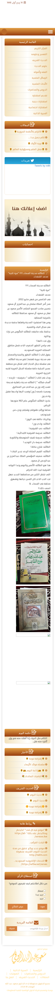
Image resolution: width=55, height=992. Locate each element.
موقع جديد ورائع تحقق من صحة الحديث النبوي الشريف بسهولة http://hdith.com (30, 852)
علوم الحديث (40, 66)
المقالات (44, 977)
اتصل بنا (10, 977)
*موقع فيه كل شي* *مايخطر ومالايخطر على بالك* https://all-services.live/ (31, 833)
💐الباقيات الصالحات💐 (33, 776)
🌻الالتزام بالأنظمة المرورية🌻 (29, 132)
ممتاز (40, 891)
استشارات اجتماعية (38, 107)
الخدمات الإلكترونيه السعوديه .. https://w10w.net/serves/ (30, 862)
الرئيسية (44, 270)
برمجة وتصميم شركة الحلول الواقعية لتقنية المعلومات (30, 990)
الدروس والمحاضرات (37, 90)
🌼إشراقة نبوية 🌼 (35, 806)
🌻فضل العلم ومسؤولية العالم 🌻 (27, 149)
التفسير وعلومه (39, 54)
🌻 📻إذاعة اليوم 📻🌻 (32, 770)
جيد (41, 899)
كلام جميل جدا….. (36, 137)
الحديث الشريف (39, 60)
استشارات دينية (39, 102)
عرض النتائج (17, 907)
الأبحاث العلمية (39, 84)
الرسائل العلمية (39, 78)
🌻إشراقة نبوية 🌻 (35, 759)
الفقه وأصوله (40, 72)
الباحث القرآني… (37, 843)
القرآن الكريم (40, 48)
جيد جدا (39, 895)
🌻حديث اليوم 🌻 (36, 795)
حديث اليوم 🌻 (37, 801)
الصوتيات (14, 974)
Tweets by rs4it (42, 166)
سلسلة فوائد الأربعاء (34, 765)
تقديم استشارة (39, 96)
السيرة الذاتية (40, 113)
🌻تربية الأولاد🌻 (36, 143)
